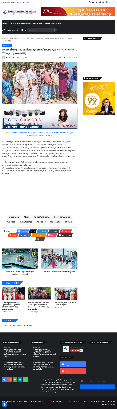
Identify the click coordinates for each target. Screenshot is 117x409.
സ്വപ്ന (69, 222)
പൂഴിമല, (11, 222)
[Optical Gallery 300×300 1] (99, 114)
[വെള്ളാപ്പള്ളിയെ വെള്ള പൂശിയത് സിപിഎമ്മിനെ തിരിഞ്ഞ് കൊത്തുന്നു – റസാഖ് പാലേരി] (13, 293)
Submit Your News (53, 23)
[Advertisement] (39, 195)
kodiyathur (15, 217)
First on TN (26, 23)
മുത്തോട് (41, 222)
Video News (38, 23)
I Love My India (56, 401)
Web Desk (9, 58)
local (27, 217)
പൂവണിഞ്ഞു (26, 222)
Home (5, 23)
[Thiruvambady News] (19, 12)
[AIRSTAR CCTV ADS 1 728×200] (39, 118)
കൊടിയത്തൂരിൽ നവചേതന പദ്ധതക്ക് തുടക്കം (65, 303)
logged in (14, 325)
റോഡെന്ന (55, 222)
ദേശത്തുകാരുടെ (62, 217)
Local (11, 38)
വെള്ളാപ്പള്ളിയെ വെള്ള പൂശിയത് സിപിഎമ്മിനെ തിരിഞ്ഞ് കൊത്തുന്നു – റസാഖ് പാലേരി (11, 305)
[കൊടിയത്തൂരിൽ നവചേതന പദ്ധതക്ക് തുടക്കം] (66, 293)
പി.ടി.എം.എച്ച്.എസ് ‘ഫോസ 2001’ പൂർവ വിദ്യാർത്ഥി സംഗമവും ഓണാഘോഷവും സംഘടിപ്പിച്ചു (38, 305)
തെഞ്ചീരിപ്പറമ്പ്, (42, 217)
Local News (14, 23)
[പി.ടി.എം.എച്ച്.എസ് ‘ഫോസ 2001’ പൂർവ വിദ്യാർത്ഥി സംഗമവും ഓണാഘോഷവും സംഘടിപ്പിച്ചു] (39, 293)
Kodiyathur (17, 38)
